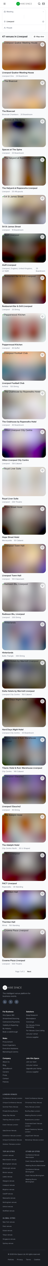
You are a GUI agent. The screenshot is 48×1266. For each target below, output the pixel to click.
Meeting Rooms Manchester (35, 1165)
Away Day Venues (9, 1115)
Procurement (8, 1042)
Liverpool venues (9, 1185)
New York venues (9, 1222)
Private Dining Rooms (10, 1111)
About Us (6, 1062)
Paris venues (7, 1226)
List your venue (32, 1034)
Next (29, 971)
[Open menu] (4, 4)
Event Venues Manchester (35, 1161)
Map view (40, 36)
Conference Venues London (12, 1098)
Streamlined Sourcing (11, 1018)
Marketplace (31, 1018)
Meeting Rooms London (33, 1115)
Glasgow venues (8, 1181)
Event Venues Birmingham (35, 1175)
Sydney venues (8, 1243)
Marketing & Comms (10, 1052)
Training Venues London (11, 1120)
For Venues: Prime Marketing (33, 1026)
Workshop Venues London (34, 1140)
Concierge (30, 1022)
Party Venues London (32, 1107)
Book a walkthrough (10, 1032)
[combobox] (24, 21)
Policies (6, 1082)
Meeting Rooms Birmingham (31, 1180)
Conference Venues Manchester (32, 1156)
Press (5, 1075)
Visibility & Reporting (10, 1025)
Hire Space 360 (8, 1015)
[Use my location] (43, 21)
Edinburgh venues (9, 1168)
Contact (6, 1078)
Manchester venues (9, 1160)
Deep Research (32, 1015)
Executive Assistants (10, 1048)
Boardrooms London (32, 1120)
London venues (8, 1155)
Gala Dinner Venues (9, 1130)
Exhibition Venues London (12, 1136)
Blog (4, 1065)
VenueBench (7, 1068)
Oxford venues (8, 1206)
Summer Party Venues (10, 1107)
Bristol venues (8, 1172)
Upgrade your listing (33, 1068)
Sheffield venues (8, 1211)
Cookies (37, 1260)
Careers (6, 1072)
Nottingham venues (10, 1202)
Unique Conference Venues (12, 1102)
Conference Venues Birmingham (32, 1170)
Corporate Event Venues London (33, 1125)
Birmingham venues (10, 1164)
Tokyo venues (7, 1235)
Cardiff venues (8, 1194)
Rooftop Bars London (32, 1111)
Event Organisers (9, 1045)
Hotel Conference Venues (34, 1098)
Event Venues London (10, 1125)
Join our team (31, 1062)
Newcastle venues (9, 1198)
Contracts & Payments (11, 1022)
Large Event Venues (32, 1136)
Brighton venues (8, 1189)
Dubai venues (7, 1230)
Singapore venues (9, 1239)
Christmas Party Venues (33, 1102)
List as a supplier (32, 1037)
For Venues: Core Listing (35, 1030)
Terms (28, 1260)
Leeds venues (7, 1177)
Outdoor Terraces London (12, 1144)
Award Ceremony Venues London (34, 1130)
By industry (7, 1028)
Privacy (20, 1260)
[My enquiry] (43, 4)
